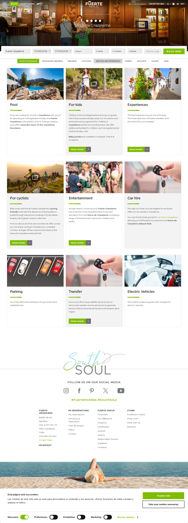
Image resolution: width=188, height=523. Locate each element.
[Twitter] (105, 391)
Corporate (103, 414)
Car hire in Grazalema (167, 217)
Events (128, 61)
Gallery (155, 61)
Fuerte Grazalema (28, 61)
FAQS (166, 61)
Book (14, 4)
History (101, 435)
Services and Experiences (108, 61)
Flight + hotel (28, 4)
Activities (86, 61)
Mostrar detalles (125, 517)
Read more (77, 149)
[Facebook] (79, 391)
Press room (133, 418)
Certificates (103, 427)
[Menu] (4, 3)
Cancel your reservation (74, 420)
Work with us (133, 423)
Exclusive (141, 61)
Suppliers (102, 443)
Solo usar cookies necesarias (163, 504)
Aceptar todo (163, 495)
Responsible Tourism (108, 439)
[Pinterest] (92, 391)
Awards (101, 431)
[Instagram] (66, 391)
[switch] (53, 517)
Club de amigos (76, 425)
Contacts (102, 447)
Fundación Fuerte (136, 414)
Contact (72, 434)
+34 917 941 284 (156, 4)
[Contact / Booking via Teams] (177, 4)
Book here (174, 51)
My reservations (76, 414)
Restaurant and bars (52, 61)
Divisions (102, 423)
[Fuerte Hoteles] (94, 6)
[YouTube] (121, 391)
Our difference (105, 418)
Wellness (72, 61)
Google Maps (45, 440)
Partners (131, 427)
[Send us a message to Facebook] (172, 4)
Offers (71, 430)
